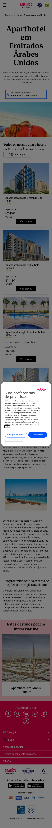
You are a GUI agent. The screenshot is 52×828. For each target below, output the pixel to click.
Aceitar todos (37, 435)
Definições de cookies (15, 435)
